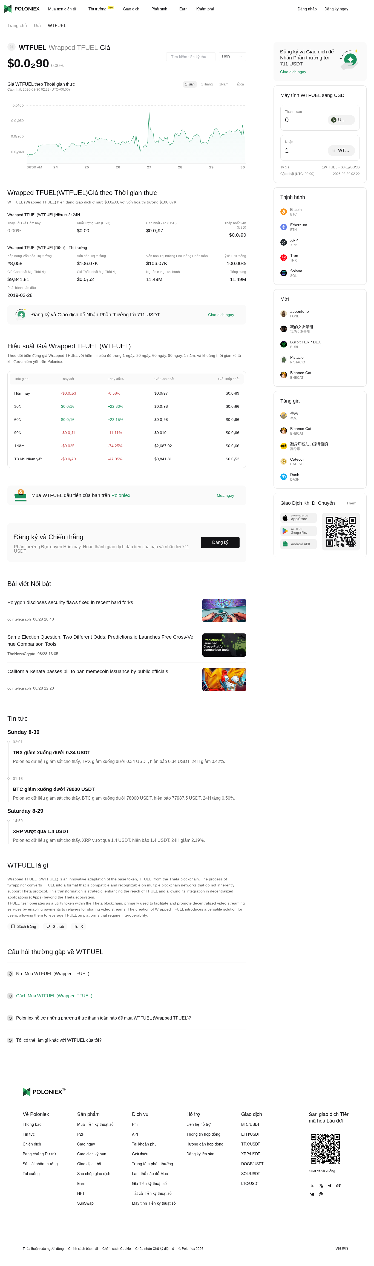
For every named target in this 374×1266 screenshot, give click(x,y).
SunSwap (85, 1203)
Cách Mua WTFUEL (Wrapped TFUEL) (54, 996)
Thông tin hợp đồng (203, 1134)
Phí (135, 1124)
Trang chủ (17, 25)
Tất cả (239, 84)
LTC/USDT (250, 1183)
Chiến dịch (32, 1144)
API (135, 1134)
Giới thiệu (140, 1153)
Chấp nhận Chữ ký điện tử (154, 1248)
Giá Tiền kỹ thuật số (149, 1183)
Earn (81, 1183)
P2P (80, 1134)
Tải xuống (31, 1173)
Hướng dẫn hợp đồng (204, 1144)
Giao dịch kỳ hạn (91, 1153)
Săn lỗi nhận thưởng (40, 1163)
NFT (81, 1193)
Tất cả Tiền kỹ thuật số (152, 1193)
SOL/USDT (250, 1173)
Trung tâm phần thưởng (152, 1163)
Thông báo (32, 1124)
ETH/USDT (250, 1134)
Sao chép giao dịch (93, 1173)
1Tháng (207, 84)
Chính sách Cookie (116, 1248)
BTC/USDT (250, 1124)
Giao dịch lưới (89, 1163)
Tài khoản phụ (144, 1144)
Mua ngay (225, 495)
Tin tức (29, 1134)
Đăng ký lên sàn (200, 1153)
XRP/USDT (250, 1153)
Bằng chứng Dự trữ (39, 1153)
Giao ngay (86, 1144)
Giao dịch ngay (221, 315)
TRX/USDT (250, 1144)
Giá (37, 25)
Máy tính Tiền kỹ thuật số (154, 1203)
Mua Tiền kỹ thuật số (95, 1124)
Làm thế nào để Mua (150, 1173)
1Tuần (190, 84)
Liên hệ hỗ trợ (198, 1124)
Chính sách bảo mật (83, 1248)
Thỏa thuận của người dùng (43, 1248)
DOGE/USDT (252, 1163)
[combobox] (191, 56)
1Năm (223, 84)
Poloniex (21, 9)
